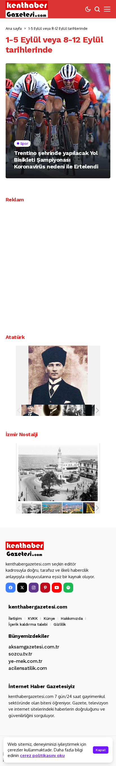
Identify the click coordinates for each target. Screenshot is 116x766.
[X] (22, 587)
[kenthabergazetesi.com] (27, 9)
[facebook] (10, 587)
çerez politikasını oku (42, 755)
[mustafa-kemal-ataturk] (31, 410)
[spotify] (68, 587)
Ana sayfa (14, 28)
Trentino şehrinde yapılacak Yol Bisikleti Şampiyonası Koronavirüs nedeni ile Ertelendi (56, 160)
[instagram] (34, 587)
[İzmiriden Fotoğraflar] (31, 508)
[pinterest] (45, 587)
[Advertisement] (58, 266)
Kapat (101, 750)
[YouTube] (57, 587)
